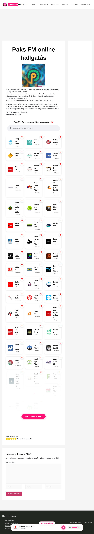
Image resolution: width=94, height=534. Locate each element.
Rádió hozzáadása (11, 523)
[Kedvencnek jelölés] (22, 137)
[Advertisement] (47, 22)
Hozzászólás (11, 462)
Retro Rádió (44, 4)
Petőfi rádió (55, 4)
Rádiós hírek (9, 520)
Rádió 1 (34, 4)
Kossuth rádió (85, 4)
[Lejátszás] (63, 527)
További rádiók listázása (33, 416)
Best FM (65, 4)
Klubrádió (74, 4)
